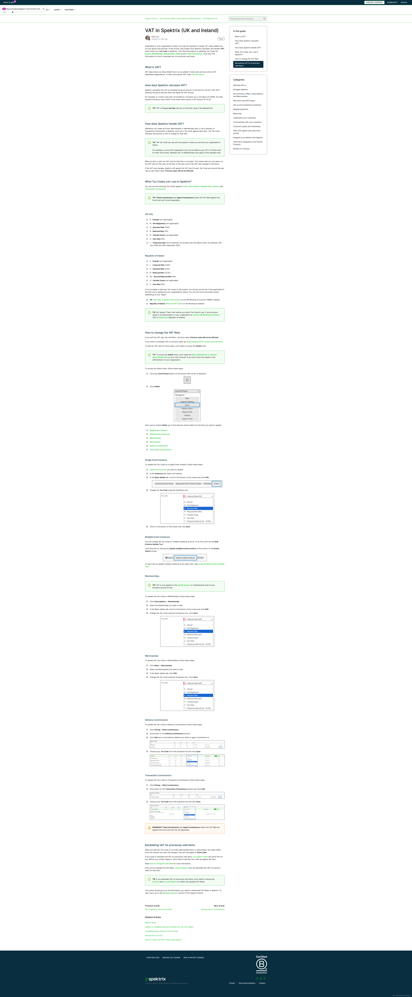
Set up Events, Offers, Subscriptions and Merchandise (180, 18)
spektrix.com (153, 958)
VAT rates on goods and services (166, 300)
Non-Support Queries (194, 958)
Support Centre (151, 18)
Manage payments (240, 109)
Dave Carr (155, 37)
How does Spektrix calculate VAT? (166, 85)
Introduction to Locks (154, 935)
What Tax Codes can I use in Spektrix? (168, 181)
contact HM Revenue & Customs (206, 315)
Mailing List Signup (171, 958)
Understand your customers (244, 118)
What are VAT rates (174, 304)
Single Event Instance (158, 430)
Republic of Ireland (154, 255)
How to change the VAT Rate (162, 332)
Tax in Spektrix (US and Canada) (158, 909)
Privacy (232, 983)
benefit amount (184, 585)
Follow (221, 39)
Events (185, 186)
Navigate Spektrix (240, 89)
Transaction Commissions (160, 450)
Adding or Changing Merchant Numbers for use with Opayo (169, 927)
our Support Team (200, 857)
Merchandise (194, 186)
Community (392, 2)
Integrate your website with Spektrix (248, 137)
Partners (69, 10)
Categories (239, 79)
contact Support (181, 868)
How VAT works (197, 74)
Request (45, 10)
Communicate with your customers (247, 122)
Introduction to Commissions (213, 909)
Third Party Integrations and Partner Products (248, 143)
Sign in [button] (404, 2)
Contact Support (374, 2)
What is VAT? (153, 67)
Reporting (237, 113)
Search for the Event (158, 470)
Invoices (156, 882)
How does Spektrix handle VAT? (164, 123)
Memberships (206, 186)
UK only (149, 214)
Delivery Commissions (159, 446)
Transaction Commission (155, 189)
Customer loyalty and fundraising (246, 126)
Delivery (216, 186)
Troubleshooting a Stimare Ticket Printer (161, 931)
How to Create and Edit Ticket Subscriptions (163, 940)
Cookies (262, 983)
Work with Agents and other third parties (246, 132)
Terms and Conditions (247, 983)
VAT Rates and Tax (210, 18)
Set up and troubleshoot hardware (247, 105)
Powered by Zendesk (402, 995)
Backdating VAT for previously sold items (206, 342)
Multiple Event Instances (160, 434)
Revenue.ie (163, 317)
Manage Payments (170, 893)
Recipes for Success (241, 149)
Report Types (150, 922)
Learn (57, 10)
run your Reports (170, 882)
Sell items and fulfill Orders (244, 101)
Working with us (239, 85)
